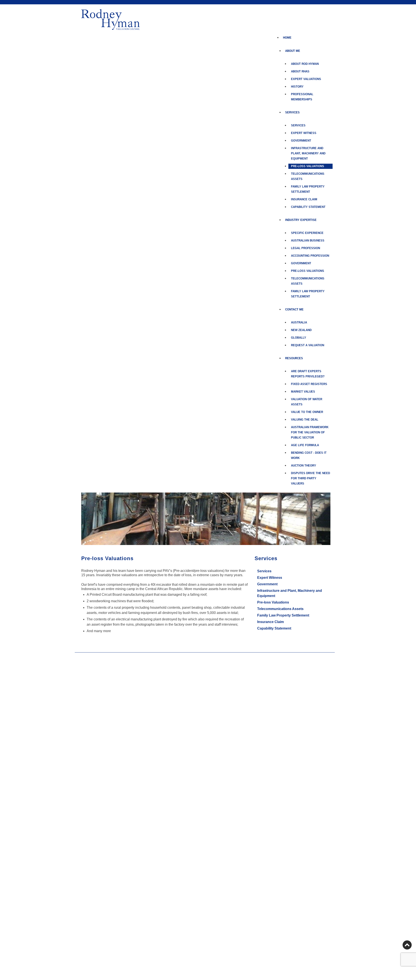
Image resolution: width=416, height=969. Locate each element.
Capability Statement (308, 207)
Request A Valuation (307, 345)
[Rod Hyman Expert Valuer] (110, 19)
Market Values (303, 391)
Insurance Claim (304, 199)
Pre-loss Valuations (307, 166)
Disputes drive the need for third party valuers (310, 478)
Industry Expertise (301, 220)
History (297, 86)
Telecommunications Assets (307, 176)
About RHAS (300, 71)
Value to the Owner (307, 412)
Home (287, 37)
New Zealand (301, 330)
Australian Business (307, 240)
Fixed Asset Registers (309, 384)
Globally (298, 337)
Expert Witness (303, 133)
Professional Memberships (302, 97)
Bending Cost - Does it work (309, 455)
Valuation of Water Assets (306, 402)
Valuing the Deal (304, 419)
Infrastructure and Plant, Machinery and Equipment (308, 153)
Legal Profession (305, 248)
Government (301, 140)
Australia (299, 322)
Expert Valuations (306, 79)
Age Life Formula (305, 445)
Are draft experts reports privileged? (308, 374)
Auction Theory (303, 465)
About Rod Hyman (305, 63)
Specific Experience (307, 233)
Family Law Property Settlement (308, 189)
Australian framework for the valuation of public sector (309, 432)
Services (298, 125)
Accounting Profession (310, 255)
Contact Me (294, 309)
